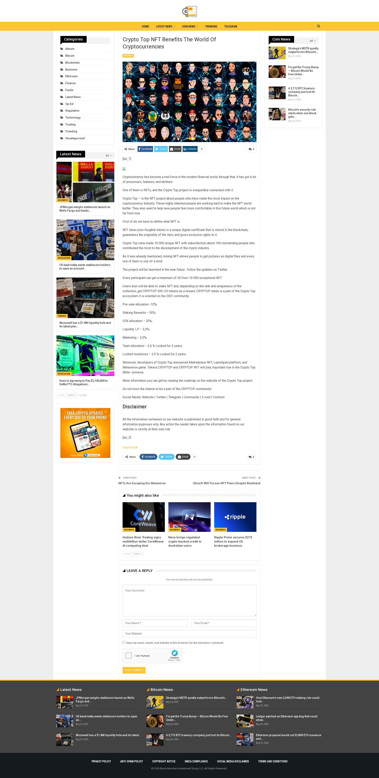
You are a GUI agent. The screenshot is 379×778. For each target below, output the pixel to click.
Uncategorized (75, 138)
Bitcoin (69, 55)
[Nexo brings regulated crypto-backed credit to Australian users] (189, 517)
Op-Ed (69, 103)
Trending (211, 26)
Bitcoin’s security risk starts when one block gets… (302, 113)
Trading (70, 124)
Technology (73, 117)
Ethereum (71, 76)
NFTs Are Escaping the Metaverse (142, 483)
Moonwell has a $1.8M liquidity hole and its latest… (108, 735)
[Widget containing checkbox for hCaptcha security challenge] (152, 655)
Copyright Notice (163, 761)
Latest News (164, 26)
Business (128, 56)
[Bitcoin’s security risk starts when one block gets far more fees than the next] (277, 114)
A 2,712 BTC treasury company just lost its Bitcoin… (301, 92)
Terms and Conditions (273, 761)
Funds (69, 90)
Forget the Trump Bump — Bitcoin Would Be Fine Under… (303, 71)
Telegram (230, 26)
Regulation (72, 110)
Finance (70, 83)
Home (145, 26)
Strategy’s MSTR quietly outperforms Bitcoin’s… (196, 697)
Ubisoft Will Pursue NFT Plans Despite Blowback (227, 483)
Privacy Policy (101, 761)
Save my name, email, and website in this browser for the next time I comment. (175, 642)
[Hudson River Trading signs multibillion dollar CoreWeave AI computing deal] (144, 517)
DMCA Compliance (196, 761)
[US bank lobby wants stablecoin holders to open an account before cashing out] (85, 240)
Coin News (188, 26)
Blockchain (72, 62)
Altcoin (69, 48)
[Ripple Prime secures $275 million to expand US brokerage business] (235, 517)
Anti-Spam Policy (131, 761)
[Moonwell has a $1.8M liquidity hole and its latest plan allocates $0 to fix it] (85, 298)
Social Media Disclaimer (233, 761)
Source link (130, 447)
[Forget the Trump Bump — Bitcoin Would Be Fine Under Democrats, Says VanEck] (277, 71)
